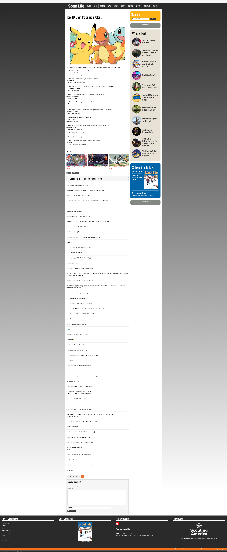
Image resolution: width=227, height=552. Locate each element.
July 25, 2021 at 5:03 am (75, 345)
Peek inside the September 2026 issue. (143, 195)
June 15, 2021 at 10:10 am (80, 365)
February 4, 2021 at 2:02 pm (81, 409)
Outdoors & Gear (105, 6)
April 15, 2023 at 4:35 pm (87, 355)
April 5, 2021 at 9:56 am (77, 399)
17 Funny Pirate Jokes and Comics (97, 166)
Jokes (95, 6)
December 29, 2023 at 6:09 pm (81, 293)
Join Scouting (214, 549)
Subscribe (147, 6)
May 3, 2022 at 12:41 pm (78, 324)
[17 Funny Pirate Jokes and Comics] (98, 160)
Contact (155, 6)
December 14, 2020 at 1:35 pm (83, 432)
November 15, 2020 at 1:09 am (79, 454)
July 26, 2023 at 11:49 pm (80, 258)
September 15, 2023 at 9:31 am (89, 237)
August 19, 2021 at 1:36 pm (76, 334)
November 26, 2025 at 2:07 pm (76, 185)
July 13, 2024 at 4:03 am (81, 247)
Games (89, 6)
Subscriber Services (186, 549)
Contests (138, 6)
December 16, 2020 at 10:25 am (85, 421)
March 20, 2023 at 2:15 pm (82, 268)
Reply (87, 185)
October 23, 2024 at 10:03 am (84, 314)
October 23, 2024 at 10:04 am (81, 227)
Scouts (130, 6)
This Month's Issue (139, 193)
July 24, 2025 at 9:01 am (80, 195)
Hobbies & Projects (119, 6)
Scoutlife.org (5, 523)
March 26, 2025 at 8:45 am (77, 206)
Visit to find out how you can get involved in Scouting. (199, 538)
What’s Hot (139, 33)
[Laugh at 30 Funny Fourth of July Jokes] (77, 160)
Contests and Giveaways (8, 538)
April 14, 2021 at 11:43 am (81, 386)
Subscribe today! (85, 541)
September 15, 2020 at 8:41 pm (81, 465)
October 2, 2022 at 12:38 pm (83, 280)
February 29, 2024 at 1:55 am (80, 303)
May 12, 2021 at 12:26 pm (87, 376)
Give (208, 549)
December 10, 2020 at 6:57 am (81, 442)
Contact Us (196, 549)
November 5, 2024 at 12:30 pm (79, 216)
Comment (70, 489)
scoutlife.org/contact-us (124, 534)
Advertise (202, 549)
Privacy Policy (222, 549)
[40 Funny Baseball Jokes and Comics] (119, 160)
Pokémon (75, 173)
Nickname (70, 507)
